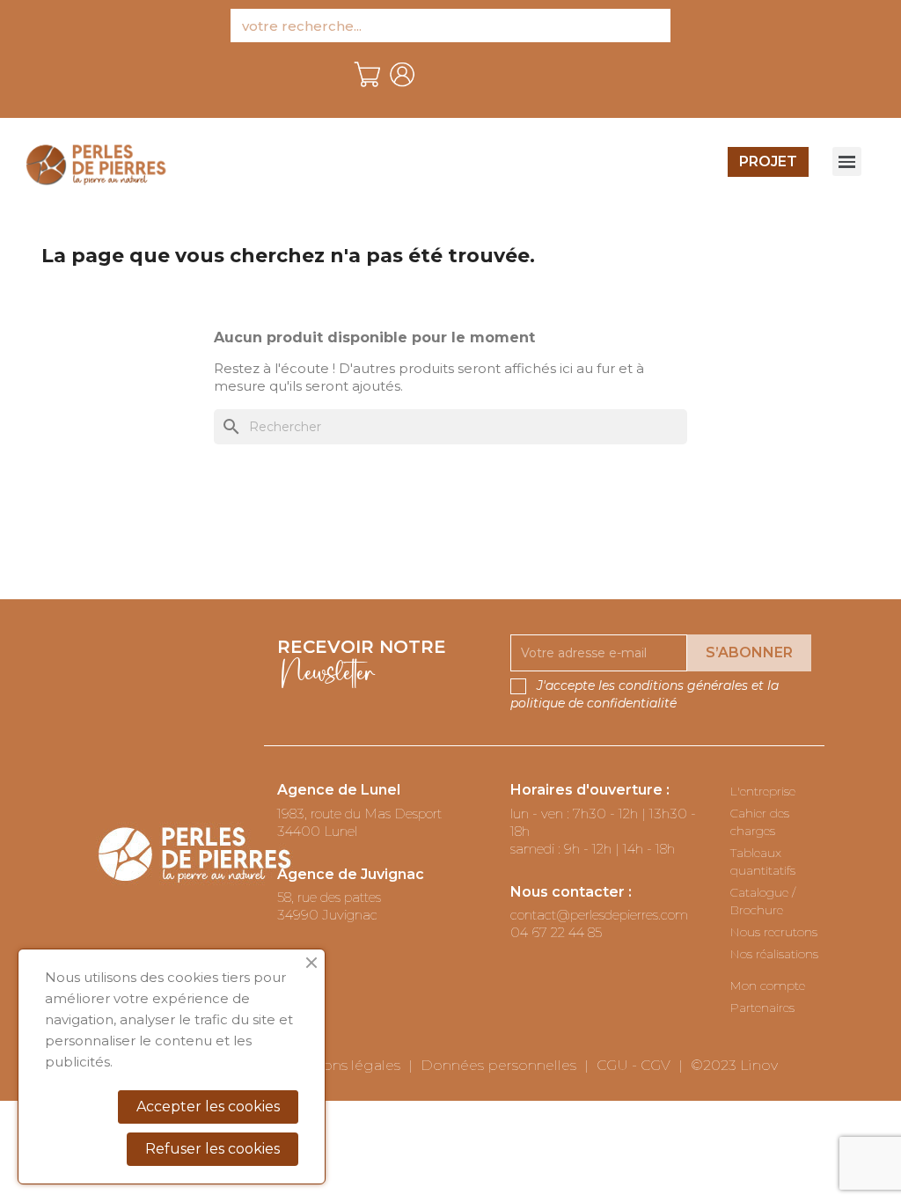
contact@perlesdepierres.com (599, 914)
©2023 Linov (734, 1065)
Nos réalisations (774, 954)
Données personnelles (498, 1065)
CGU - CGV (633, 1065)
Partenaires (762, 1007)
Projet (768, 161)
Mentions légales (341, 1065)
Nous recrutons (773, 932)
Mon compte (767, 985)
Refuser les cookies (212, 1148)
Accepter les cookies (208, 1106)
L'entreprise (762, 791)
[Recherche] (653, 25)
